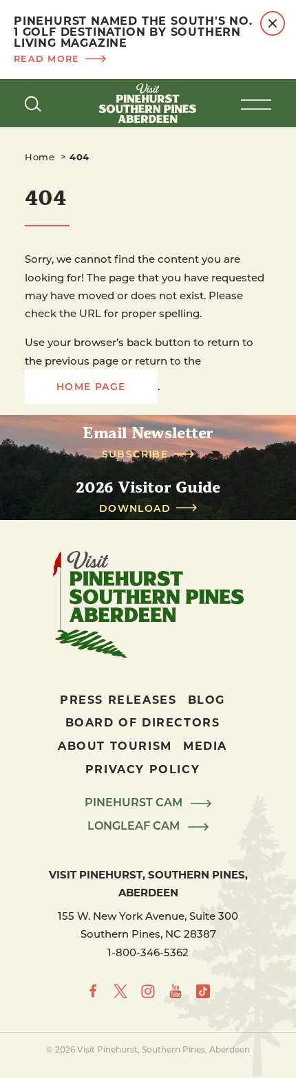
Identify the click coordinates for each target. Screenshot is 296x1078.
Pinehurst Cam (135, 803)
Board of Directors (142, 722)
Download (135, 508)
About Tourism (115, 745)
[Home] (148, 103)
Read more (47, 58)
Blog (206, 699)
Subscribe (135, 454)
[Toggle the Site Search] (33, 103)
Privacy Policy (142, 769)
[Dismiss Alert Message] (272, 23)
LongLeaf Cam (134, 826)
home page (91, 386)
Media (205, 745)
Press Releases (118, 699)
